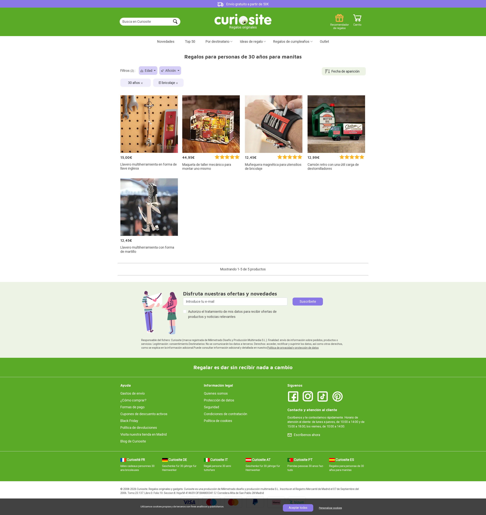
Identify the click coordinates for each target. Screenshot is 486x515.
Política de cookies (218, 421)
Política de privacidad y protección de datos (293, 347)
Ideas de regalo (251, 41)
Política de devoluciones (138, 428)
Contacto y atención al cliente (312, 410)
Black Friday (129, 421)
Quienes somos (216, 393)
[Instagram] (308, 396)
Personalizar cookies (330, 507)
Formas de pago (132, 407)
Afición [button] (171, 71)
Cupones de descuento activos (143, 414)
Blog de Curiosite (133, 441)
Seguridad (211, 407)
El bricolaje (167, 83)
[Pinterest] (337, 396)
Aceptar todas (298, 507)
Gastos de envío (132, 393)
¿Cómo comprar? (133, 400)
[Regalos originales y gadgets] (243, 19)
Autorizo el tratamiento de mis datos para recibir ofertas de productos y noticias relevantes (232, 314)
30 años (134, 83)
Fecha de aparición (345, 71)
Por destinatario (217, 41)
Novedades (165, 41)
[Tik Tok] (322, 396)
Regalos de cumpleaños (291, 41)
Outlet (324, 41)
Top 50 (190, 41)
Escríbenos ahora (307, 435)
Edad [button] (148, 71)
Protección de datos (219, 400)
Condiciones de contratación (225, 414)
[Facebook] (293, 396)
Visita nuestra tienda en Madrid (143, 434)
